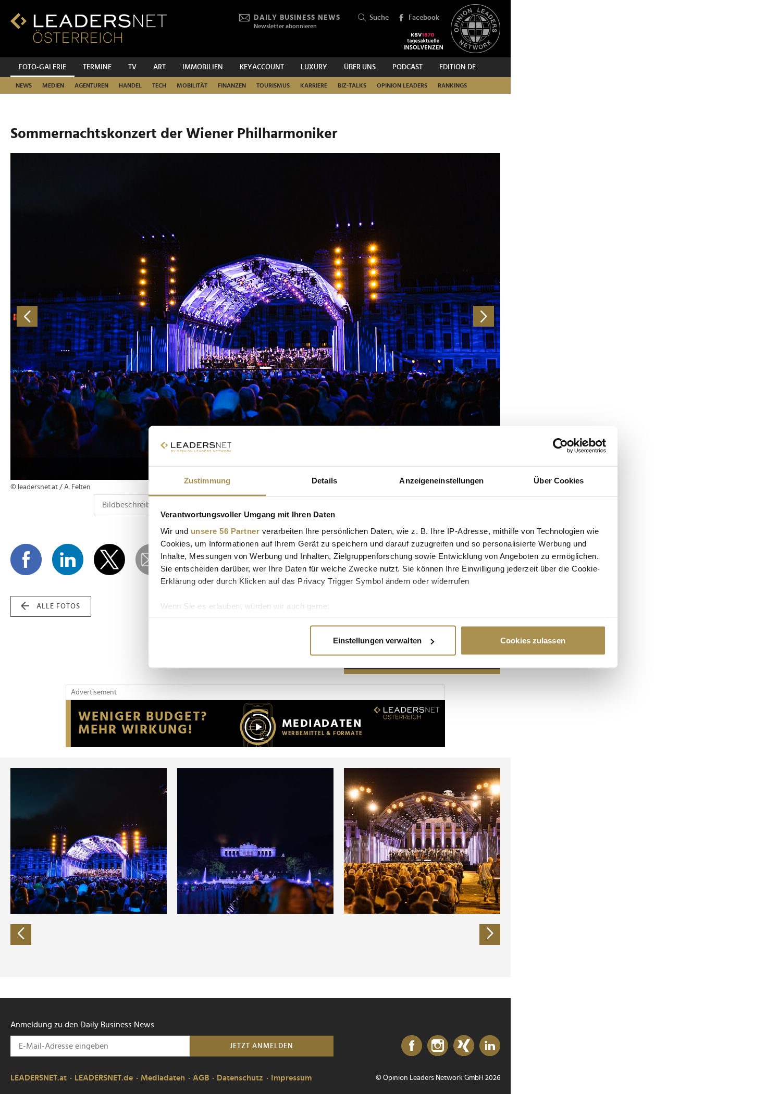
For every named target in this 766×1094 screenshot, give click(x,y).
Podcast (407, 67)
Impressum (291, 1078)
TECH (159, 85)
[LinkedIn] (489, 1046)
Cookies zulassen (532, 640)
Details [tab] (324, 480)
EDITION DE (457, 67)
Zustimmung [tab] (207, 480)
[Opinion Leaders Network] (475, 29)
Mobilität (192, 85)
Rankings (452, 85)
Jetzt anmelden (261, 1046)
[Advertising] (255, 723)
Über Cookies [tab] (559, 480)
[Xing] (463, 1046)
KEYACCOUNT (262, 67)
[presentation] (20, 934)
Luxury (314, 67)
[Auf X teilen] (109, 559)
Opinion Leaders (402, 85)
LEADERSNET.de (104, 1078)
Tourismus (273, 85)
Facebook (424, 17)
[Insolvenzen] (423, 41)
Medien (53, 85)
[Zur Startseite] (88, 27)
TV (132, 67)
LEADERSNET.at (38, 1078)
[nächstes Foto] (377, 316)
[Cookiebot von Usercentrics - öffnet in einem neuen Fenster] (560, 446)
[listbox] (255, 867)
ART (159, 67)
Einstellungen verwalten (377, 640)
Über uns (360, 67)
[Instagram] (437, 1046)
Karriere (313, 85)
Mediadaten (163, 1078)
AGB (201, 1078)
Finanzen (232, 85)
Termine (97, 67)
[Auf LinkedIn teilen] (67, 559)
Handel (130, 85)
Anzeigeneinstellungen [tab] (441, 480)
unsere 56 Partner (225, 530)
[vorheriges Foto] (132, 316)
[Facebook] (411, 1046)
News (24, 85)
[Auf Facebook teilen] (26, 559)
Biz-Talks (352, 85)
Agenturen (91, 85)
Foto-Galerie (42, 67)
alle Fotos (58, 606)
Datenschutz (240, 1078)
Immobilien (202, 67)
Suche (379, 17)
